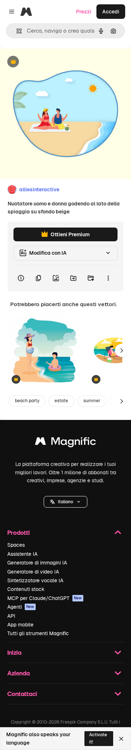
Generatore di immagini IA (37, 562)
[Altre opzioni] (108, 278)
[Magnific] (65, 443)
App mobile (20, 624)
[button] (65, 502)
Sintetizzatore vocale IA (35, 580)
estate (61, 401)
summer (91, 401)
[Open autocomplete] (16, 31)
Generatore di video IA (33, 571)
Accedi (110, 11)
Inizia (14, 652)
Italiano (65, 502)
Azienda (18, 673)
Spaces (16, 545)
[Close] (121, 738)
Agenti (20, 607)
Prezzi (83, 11)
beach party (27, 401)
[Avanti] (121, 350)
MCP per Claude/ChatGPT (44, 598)
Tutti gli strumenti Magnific (38, 633)
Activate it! (98, 738)
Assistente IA (22, 554)
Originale (48, 62)
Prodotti (18, 532)
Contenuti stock (25, 589)
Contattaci (22, 693)
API (11, 616)
